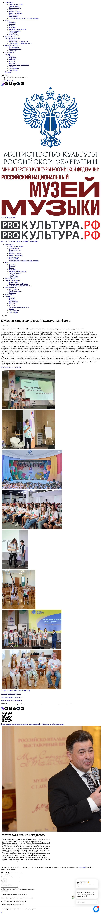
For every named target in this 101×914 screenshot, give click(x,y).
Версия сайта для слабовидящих (11, 700)
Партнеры (12, 63)
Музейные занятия (15, 31)
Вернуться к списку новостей (11, 367)
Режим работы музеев (16, 4)
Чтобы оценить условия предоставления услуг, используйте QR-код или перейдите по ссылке (32, 724)
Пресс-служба (13, 59)
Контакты (8, 72)
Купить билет (5, 217)
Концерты (12, 24)
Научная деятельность (12, 38)
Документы (12, 58)
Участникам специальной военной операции (24, 18)
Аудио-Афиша (13, 34)
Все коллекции (14, 47)
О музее (7, 54)
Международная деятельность (19, 65)
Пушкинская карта (15, 8)
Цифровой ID (13, 17)
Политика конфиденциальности (11, 697)
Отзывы (11, 66)
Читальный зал (14, 15)
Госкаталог (12, 50)
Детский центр (10, 36)
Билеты (12, 217)
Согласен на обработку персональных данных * (19, 889)
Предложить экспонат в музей (18, 241)
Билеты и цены (14, 6)
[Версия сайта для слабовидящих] (39, 241)
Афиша (7, 20)
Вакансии (12, 61)
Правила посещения (15, 13)
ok (1, 912)
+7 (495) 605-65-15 (7, 81)
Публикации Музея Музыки (18, 41)
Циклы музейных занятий (17, 29)
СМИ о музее (13, 70)
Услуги (11, 9)
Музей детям (13, 33)
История (11, 56)
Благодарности (14, 68)
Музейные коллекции (12, 45)
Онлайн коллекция (15, 49)
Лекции (11, 25)
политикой (82, 867)
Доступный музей (15, 11)
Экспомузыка (9, 52)
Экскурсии (12, 27)
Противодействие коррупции (11, 694)
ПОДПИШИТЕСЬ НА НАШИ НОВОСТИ (15, 690)
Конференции (13, 40)
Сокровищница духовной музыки (20, 43)
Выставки (12, 22)
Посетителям (9, 2)
